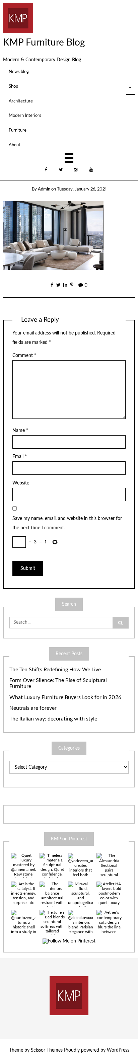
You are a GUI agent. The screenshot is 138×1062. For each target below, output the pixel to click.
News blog (19, 71)
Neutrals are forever (33, 708)
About (14, 145)
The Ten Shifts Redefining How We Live (55, 669)
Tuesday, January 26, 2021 (82, 189)
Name (20, 430)
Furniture (17, 130)
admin (44, 189)
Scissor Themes (47, 1050)
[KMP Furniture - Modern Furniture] (18, 17)
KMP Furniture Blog (44, 42)
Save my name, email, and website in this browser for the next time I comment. (67, 523)
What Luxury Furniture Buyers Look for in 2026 (65, 697)
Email (19, 456)
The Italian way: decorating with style (53, 719)
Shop (13, 86)
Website (20, 483)
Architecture (21, 101)
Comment (24, 355)
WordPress (118, 1050)
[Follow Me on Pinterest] (69, 941)
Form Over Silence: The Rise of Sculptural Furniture (58, 683)
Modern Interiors (25, 115)
